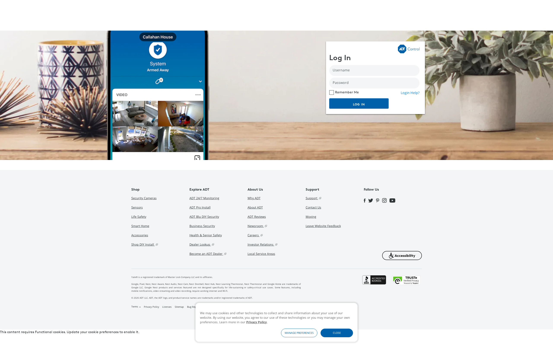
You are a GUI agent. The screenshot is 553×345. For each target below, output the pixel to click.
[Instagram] (385, 200)
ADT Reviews (257, 217)
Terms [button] (135, 306)
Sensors (137, 207)
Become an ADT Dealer (206, 254)
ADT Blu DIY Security (204, 217)
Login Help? (410, 92)
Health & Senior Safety (205, 235)
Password (341, 82)
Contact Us (313, 207)
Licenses (167, 306)
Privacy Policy (256, 322)
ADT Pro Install (200, 207)
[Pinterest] (379, 200)
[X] (372, 200)
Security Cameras (144, 198)
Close (337, 333)
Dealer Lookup (200, 244)
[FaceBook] (366, 200)
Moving (311, 217)
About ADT (255, 207)
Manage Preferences (299, 333)
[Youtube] (393, 200)
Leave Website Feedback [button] (323, 226)
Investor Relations (261, 244)
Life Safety (138, 217)
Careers (254, 235)
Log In (359, 104)
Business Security (202, 226)
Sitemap (179, 306)
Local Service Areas (261, 254)
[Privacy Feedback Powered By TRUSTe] (406, 292)
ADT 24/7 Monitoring (204, 198)
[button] (402, 255)
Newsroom (256, 226)
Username (341, 70)
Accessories (139, 235)
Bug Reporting (195, 306)
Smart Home (140, 226)
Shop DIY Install (143, 244)
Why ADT (254, 198)
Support (312, 198)
